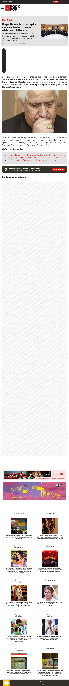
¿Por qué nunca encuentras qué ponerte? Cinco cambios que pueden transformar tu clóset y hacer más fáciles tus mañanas (19, 605)
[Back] (33, 683)
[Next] (51, 683)
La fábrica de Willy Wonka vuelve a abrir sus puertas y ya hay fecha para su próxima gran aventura (50, 638)
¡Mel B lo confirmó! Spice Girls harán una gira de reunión (31, 160)
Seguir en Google (58, 169)
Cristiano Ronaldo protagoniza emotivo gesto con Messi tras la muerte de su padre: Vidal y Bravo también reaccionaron (19, 639)
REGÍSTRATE (64, 2)
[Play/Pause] (42, 683)
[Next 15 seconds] (46, 683)
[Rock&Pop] (13, 8)
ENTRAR (55, 2)
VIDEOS (11, 2)
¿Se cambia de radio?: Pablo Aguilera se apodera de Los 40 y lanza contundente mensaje (19, 537)
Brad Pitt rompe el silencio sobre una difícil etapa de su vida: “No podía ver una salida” (50, 604)
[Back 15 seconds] (38, 683)
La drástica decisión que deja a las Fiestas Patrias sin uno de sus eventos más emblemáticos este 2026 (50, 570)
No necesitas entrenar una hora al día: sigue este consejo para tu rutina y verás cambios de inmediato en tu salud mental (50, 537)
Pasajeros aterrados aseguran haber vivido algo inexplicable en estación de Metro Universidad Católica (19, 672)
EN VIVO (5, 2)
